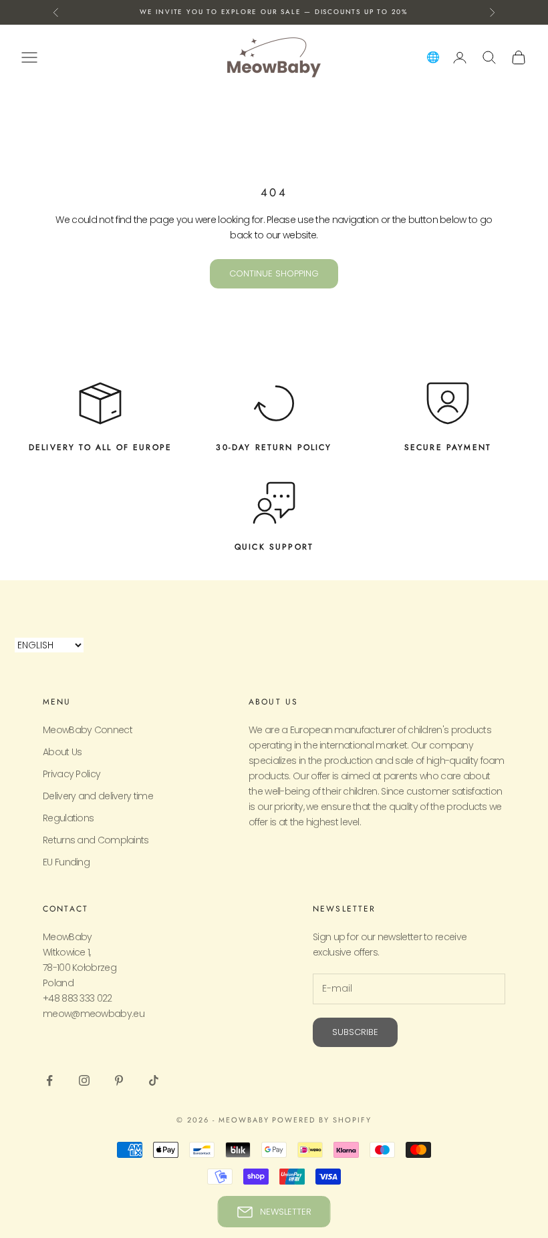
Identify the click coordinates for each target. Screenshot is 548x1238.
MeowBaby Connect (87, 730)
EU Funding (66, 862)
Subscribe (355, 1032)
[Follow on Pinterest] (119, 1080)
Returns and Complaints (96, 840)
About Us (62, 752)
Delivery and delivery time (98, 796)
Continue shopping (274, 273)
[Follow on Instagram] (84, 1080)
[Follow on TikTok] (153, 1080)
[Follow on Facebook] (49, 1080)
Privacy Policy (71, 774)
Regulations (68, 818)
